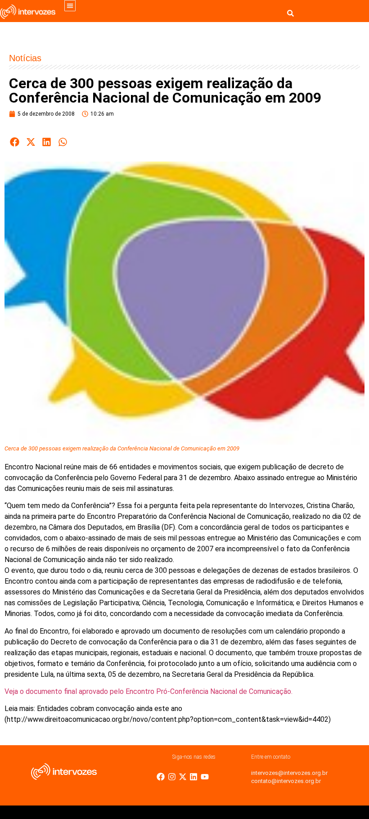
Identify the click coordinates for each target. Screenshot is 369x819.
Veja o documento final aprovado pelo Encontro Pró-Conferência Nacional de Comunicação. (148, 691)
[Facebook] (161, 777)
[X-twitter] (183, 777)
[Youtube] (205, 777)
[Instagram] (172, 777)
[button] (70, 5)
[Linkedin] (193, 777)
